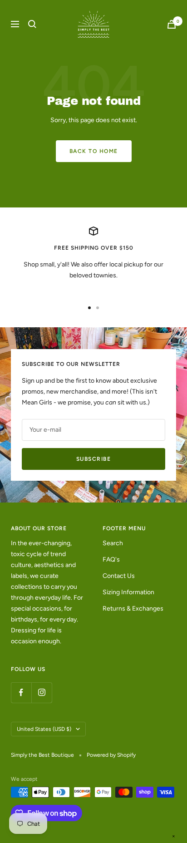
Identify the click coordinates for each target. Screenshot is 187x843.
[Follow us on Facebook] (21, 692)
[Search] (32, 24)
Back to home (93, 151)
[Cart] (171, 24)
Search (113, 543)
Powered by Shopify (111, 755)
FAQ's (111, 559)
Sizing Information (128, 592)
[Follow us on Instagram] (41, 692)
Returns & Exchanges (133, 608)
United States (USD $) (44, 729)
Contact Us (119, 576)
